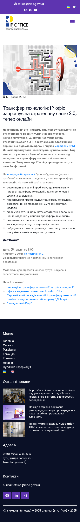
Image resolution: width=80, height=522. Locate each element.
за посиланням (33, 254)
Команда (9, 354)
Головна (8, 341)
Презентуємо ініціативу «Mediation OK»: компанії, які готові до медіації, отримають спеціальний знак (51, 427)
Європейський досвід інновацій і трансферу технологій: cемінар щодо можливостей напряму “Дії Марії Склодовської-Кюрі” (42, 299)
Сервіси (8, 345)
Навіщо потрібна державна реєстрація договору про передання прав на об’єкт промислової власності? (52, 411)
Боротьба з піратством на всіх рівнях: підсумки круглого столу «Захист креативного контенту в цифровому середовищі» (52, 395)
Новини (8, 363)
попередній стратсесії (21, 174)
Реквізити (9, 349)
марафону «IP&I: (65, 146)
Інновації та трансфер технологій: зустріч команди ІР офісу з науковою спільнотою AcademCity (40, 289)
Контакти (9, 358)
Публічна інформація (17, 367)
